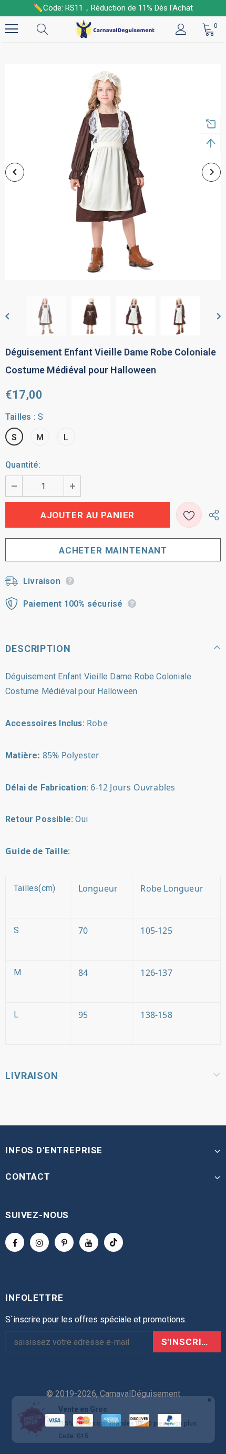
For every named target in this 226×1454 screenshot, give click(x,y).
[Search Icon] (52, 29)
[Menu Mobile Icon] (11, 29)
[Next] (211, 172)
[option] (113, 172)
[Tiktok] (113, 1242)
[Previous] (14, 172)
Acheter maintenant (113, 550)
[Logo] (114, 28)
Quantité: (22, 465)
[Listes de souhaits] (189, 515)
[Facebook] (14, 1242)
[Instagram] (39, 1242)
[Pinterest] (64, 1242)
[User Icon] (181, 29)
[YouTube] (88, 1242)
